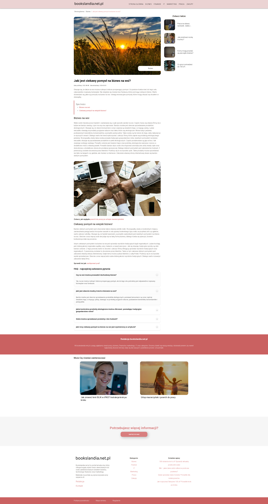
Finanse (157, 4)
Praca (181, 4)
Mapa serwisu (101, 501)
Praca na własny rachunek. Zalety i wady (183, 25)
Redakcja (80, 481)
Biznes (148, 4)
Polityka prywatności (81, 501)
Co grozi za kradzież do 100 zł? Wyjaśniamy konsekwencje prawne (185, 65)
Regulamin (116, 501)
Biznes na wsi (84, 107)
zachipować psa (93, 263)
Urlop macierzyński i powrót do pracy (158, 397)
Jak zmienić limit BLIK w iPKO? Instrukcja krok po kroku (104, 398)
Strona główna (136, 4)
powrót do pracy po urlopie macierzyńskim (107, 219)
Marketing (172, 4)
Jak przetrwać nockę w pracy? (185, 38)
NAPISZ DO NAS (134, 434)
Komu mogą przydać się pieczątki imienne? (185, 52)
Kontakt (79, 486)
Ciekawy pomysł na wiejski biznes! (92, 111)
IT (164, 4)
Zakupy (190, 4)
